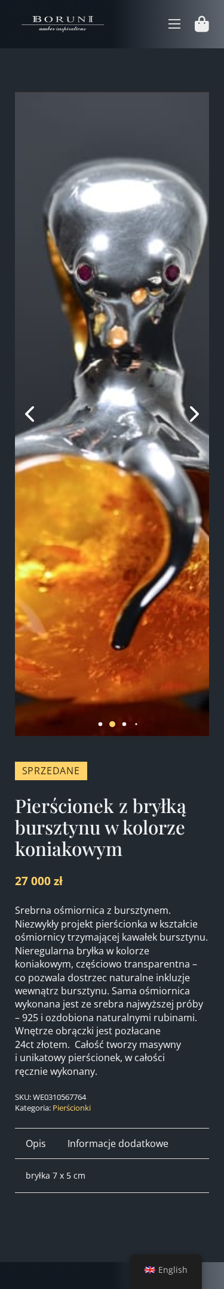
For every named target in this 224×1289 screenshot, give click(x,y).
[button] (100, 724)
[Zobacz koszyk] (202, 24)
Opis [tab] (36, 1143)
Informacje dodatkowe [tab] (117, 1143)
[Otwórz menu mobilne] (174, 24)
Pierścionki (72, 1107)
